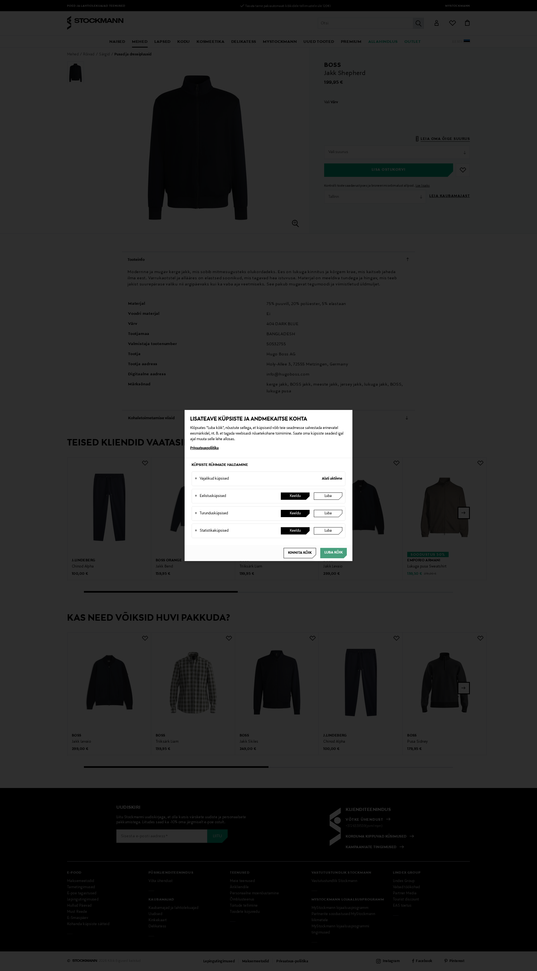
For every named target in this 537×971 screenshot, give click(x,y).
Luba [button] (328, 496)
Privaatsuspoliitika (204, 448)
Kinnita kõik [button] (300, 553)
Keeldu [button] (295, 496)
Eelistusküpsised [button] (210, 496)
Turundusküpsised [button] (211, 513)
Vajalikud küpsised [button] (212, 478)
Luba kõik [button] (333, 553)
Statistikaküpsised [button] (212, 530)
